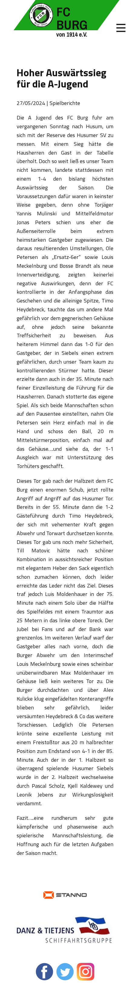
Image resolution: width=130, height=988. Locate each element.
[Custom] (85, 971)
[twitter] (65, 971)
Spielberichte (65, 103)
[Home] (41, 15)
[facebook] (44, 971)
